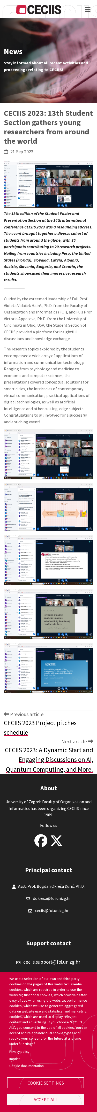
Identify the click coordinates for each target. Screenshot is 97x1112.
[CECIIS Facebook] (40, 839)
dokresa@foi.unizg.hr (52, 898)
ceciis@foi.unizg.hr (52, 910)
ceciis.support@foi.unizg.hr (51, 962)
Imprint (14, 1059)
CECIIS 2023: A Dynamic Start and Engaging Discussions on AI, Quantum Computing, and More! (49, 759)
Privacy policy (19, 1051)
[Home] (39, 9)
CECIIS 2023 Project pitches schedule (40, 728)
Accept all (46, 1099)
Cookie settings (45, 1083)
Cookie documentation (26, 1066)
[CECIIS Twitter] (56, 839)
